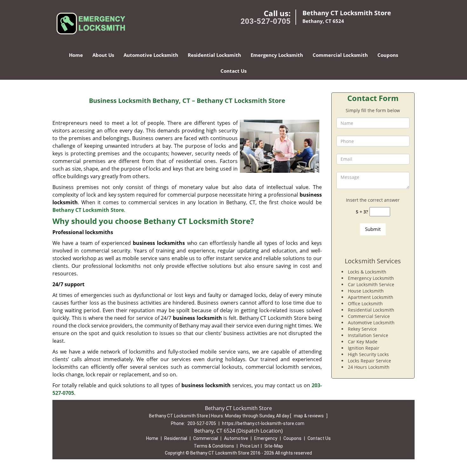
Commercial (205, 438)
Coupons (387, 55)
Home (76, 55)
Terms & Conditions (214, 445)
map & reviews (309, 415)
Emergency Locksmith (277, 55)
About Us (103, 55)
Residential (175, 438)
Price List (249, 445)
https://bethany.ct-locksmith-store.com (263, 423)
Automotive (236, 438)
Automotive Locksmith (151, 55)
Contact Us (233, 71)
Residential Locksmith (214, 55)
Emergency (265, 438)
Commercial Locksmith (340, 55)
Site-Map (273, 445)
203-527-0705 (265, 21)
